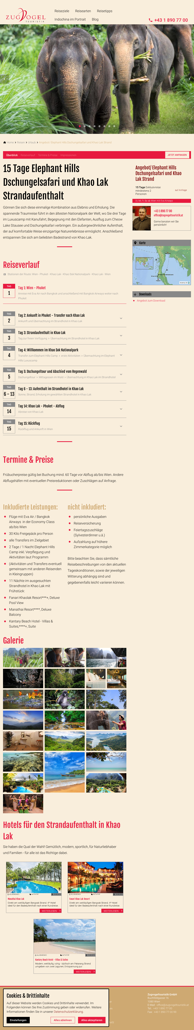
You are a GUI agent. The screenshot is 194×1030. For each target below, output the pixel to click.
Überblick (12, 155)
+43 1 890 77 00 (163, 211)
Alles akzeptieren (91, 1020)
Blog (95, 19)
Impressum (105, 1008)
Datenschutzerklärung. (69, 1011)
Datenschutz (106, 1022)
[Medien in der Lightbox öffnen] (23, 657)
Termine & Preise (47, 155)
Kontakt (104, 994)
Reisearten (83, 11)
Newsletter (105, 1001)
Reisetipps (104, 11)
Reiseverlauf (28, 155)
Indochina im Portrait (70, 19)
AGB (101, 1015)
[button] (4, 79)
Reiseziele (62, 11)
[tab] (80, 126)
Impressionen (68, 155)
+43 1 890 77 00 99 (165, 1011)
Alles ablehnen (63, 1020)
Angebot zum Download (151, 300)
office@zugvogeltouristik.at (168, 215)
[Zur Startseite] (29, 12)
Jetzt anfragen (177, 155)
